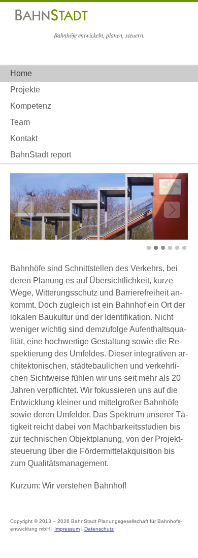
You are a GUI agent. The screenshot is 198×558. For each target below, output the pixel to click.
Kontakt (24, 138)
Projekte (25, 89)
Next (172, 210)
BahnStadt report (40, 154)
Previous (26, 210)
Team (20, 122)
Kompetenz (30, 106)
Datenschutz (99, 529)
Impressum (67, 529)
